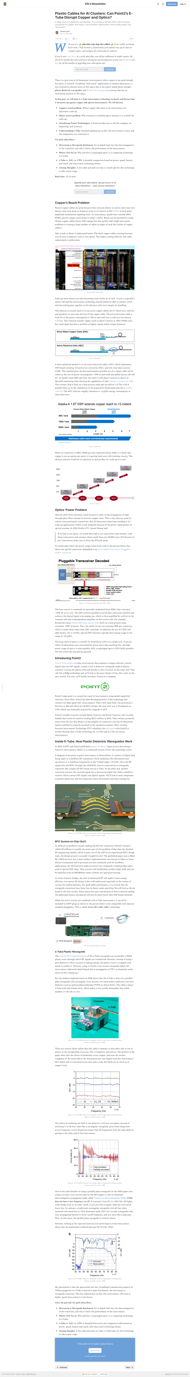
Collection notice (31, 1374)
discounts (127, 59)
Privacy (18, 1374)
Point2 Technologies (96, 90)
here (57, 63)
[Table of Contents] (2, 688)
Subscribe (172, 4)
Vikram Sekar (64, 31)
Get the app (104, 1374)
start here (71, 56)
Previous (63, 1367)
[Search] (158, 4)
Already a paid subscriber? (95, 1356)
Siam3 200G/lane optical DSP (85, 622)
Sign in (183, 4)
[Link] (52, 202)
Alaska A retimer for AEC (122, 381)
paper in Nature (99, 746)
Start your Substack (90, 1374)
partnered (110, 728)
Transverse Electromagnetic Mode (110, 1198)
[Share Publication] (163, 4)
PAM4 (116, 211)
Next (128, 1367)
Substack (167, 1374)
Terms (23, 1374)
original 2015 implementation (73, 956)
